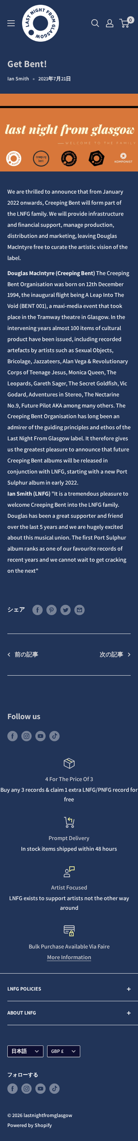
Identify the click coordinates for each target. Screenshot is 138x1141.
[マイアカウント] (109, 23)
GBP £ (57, 1051)
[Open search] (95, 23)
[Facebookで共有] (37, 609)
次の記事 (111, 654)
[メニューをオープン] (11, 23)
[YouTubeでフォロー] (40, 735)
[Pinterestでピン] (51, 609)
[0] (124, 23)
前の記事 (26, 654)
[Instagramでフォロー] (26, 735)
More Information (69, 957)
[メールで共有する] (79, 609)
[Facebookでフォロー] (12, 735)
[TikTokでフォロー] (54, 735)
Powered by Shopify (29, 1125)
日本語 (19, 1051)
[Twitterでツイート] (65, 609)
